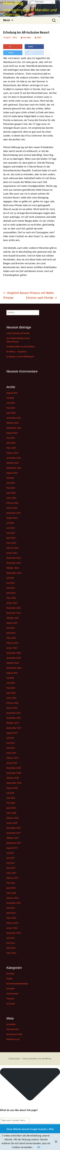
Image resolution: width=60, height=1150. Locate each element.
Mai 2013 (10, 943)
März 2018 (11, 813)
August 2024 (12, 473)
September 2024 (13, 468)
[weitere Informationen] (48, 53)
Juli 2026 (10, 398)
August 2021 (12, 623)
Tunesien (10, 999)
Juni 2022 (10, 583)
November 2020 (13, 658)
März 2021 (11, 638)
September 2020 (13, 668)
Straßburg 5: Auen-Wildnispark (20, 357)
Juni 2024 (10, 483)
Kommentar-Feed (14, 1034)
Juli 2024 (10, 478)
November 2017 (13, 833)
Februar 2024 (12, 503)
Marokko (27, 37)
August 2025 (12, 433)
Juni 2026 (10, 403)
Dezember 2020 (13, 653)
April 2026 (11, 413)
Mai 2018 (10, 803)
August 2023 (12, 518)
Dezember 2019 (13, 713)
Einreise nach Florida (41, 298)
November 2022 (13, 563)
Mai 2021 (10, 628)
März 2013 (11, 953)
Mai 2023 (10, 533)
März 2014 (11, 918)
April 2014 (11, 913)
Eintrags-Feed (12, 1029)
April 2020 (11, 693)
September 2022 (13, 573)
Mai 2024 (10, 488)
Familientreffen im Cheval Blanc (20, 347)
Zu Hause (10, 1004)
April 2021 (11, 633)
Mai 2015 (10, 908)
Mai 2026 (10, 408)
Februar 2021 (12, 643)
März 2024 (11, 498)
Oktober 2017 (12, 838)
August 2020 (12, 673)
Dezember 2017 (13, 828)
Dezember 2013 (13, 933)
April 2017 (11, 868)
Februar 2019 (12, 758)
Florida (9, 979)
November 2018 (13, 773)
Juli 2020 (10, 678)
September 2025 (13, 428)
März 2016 (11, 893)
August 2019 (12, 733)
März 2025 (11, 448)
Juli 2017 (10, 853)
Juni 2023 (10, 528)
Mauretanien (12, 994)
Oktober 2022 (12, 568)
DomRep (10, 974)
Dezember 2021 (13, 608)
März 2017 (11, 873)
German (39, 1)
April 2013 (11, 948)
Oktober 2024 (12, 463)
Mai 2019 (10, 748)
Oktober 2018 (12, 778)
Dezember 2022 (13, 558)
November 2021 (13, 613)
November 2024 (13, 458)
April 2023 (11, 538)
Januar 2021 (11, 648)
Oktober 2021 (12, 618)
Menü (6, 20)
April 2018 (11, 808)
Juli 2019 (10, 738)
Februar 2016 (12, 898)
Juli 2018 (10, 793)
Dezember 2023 (13, 513)
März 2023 (11, 543)
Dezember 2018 (13, 768)
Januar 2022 (11, 603)
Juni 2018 (10, 798)
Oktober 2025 (12, 423)
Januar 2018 (11, 823)
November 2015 (13, 903)
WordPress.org (13, 1039)
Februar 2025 (12, 453)
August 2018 (12, 788)
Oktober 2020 (12, 663)
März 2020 (11, 698)
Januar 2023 (11, 553)
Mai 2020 (10, 688)
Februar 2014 (12, 923)
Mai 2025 (10, 438)
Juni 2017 (10, 858)
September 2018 (13, 783)
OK (38, 1147)
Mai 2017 (10, 863)
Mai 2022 (10, 588)
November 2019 (13, 718)
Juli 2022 (10, 578)
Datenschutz (14, 1059)
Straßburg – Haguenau (16, 352)
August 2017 (12, 848)
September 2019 (13, 728)
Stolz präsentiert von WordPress (37, 1059)
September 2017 (13, 843)
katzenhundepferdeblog (17, 984)
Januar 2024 (11, 508)
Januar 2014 (11, 928)
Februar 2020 (12, 703)
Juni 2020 (10, 683)
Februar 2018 (12, 818)
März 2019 (11, 753)
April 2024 (11, 493)
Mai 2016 (10, 883)
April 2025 (11, 443)
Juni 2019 (10, 743)
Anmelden (11, 1024)
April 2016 (11, 888)
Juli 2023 (10, 523)
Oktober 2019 (12, 723)
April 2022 (11, 593)
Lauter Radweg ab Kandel (17, 333)
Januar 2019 (11, 763)
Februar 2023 (12, 548)
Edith (39, 37)
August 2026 (12, 393)
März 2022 (11, 598)
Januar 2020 (11, 708)
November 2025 (13, 418)
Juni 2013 (10, 938)
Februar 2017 (12, 878)
